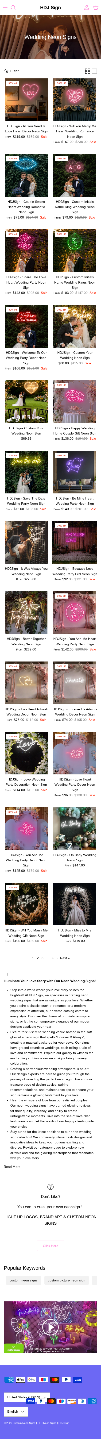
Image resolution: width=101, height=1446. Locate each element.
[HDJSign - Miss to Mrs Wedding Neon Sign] (74, 904)
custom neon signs (24, 1280)
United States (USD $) (23, 1397)
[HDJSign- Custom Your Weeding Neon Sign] (26, 401)
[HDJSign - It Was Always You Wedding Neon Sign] (26, 542)
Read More (12, 1167)
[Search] (15, 7)
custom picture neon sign (66, 1280)
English (12, 1411)
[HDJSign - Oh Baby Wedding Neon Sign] (74, 828)
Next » (65, 958)
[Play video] (50, 1327)
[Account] (85, 7)
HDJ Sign (63, 1423)
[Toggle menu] (5, 7)
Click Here (50, 1246)
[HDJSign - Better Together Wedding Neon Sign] (26, 612)
